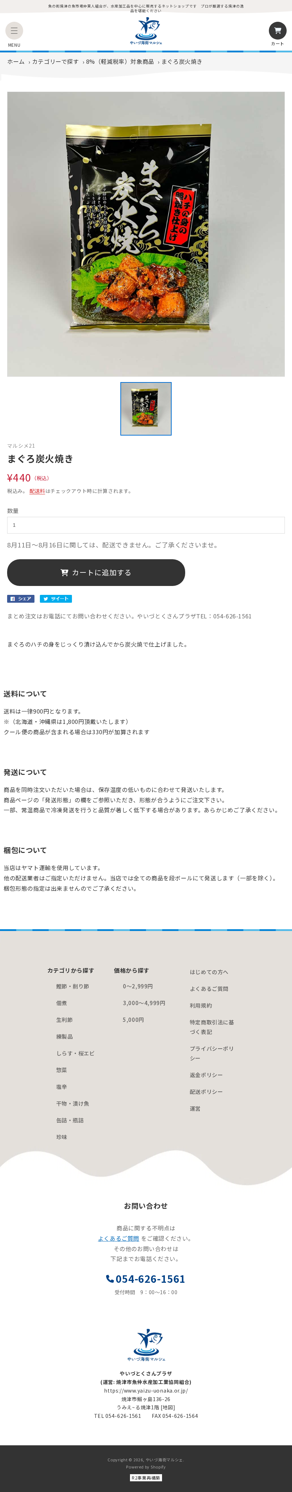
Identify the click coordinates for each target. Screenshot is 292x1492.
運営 (195, 1108)
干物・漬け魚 (73, 1103)
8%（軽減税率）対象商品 (120, 61)
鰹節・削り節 (73, 986)
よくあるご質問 (209, 988)
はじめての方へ (209, 972)
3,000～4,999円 (144, 1003)
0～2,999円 (138, 986)
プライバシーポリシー (212, 1053)
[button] (14, 31)
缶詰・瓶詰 (70, 1120)
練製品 (64, 1036)
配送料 (37, 490)
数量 (13, 510)
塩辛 (61, 1086)
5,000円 (133, 1019)
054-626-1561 (151, 1278)
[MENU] (14, 31)
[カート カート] (278, 31)
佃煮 (61, 1003)
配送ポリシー (206, 1091)
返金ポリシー (206, 1075)
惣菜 (61, 1070)
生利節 (64, 1019)
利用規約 (201, 1005)
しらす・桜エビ (75, 1053)
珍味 (61, 1137)
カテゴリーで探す (55, 61)
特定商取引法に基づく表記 (212, 1026)
